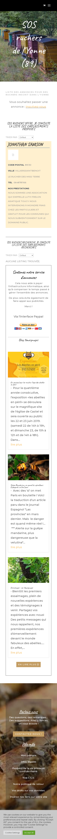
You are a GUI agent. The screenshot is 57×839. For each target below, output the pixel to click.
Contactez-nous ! (28, 734)
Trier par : (12, 137)
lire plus (16, 444)
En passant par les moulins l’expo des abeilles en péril (27, 383)
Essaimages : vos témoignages (22, 587)
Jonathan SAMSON (25, 144)
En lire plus (27, 664)
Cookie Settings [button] (12, 833)
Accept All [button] (28, 833)
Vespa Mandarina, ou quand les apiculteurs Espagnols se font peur (27, 486)
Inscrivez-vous (36, 106)
